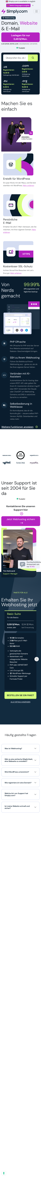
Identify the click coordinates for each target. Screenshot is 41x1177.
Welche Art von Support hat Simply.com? (16, 794)
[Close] (33, 5)
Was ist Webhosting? (13, 748)
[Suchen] (33, 57)
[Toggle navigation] (36, 11)
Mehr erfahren (28, 185)
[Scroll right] (36, 659)
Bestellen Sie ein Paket (20, 695)
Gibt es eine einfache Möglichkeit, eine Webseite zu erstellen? (19, 760)
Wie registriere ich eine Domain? (18, 783)
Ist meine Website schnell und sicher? (17, 807)
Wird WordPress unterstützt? (17, 772)
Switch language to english (19, 5)
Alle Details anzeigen (20, 702)
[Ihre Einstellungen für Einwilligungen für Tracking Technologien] (4, 1173)
